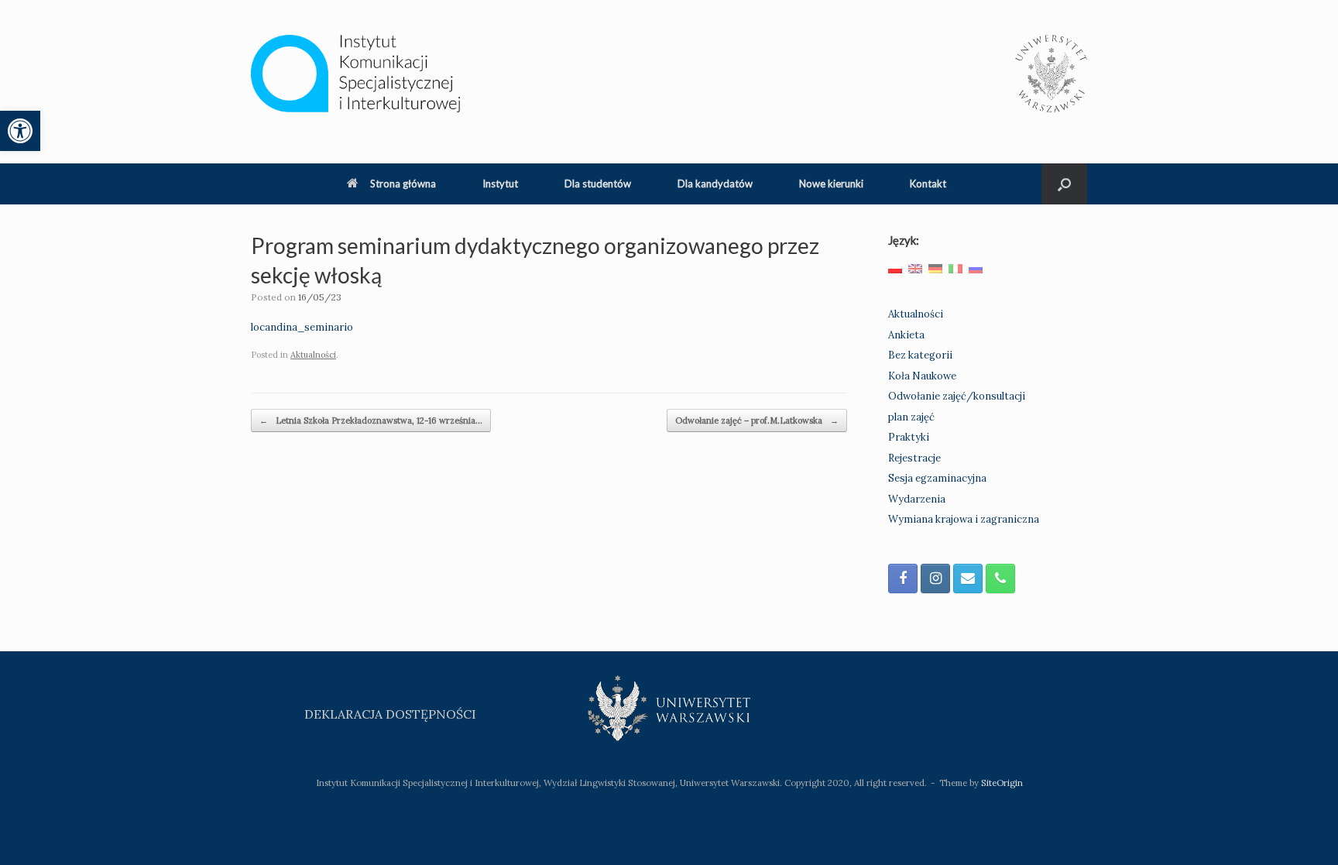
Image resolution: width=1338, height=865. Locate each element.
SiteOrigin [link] (1002, 782)
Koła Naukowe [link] (922, 376)
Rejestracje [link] (914, 458)
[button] (1064, 183)
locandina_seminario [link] (302, 327)
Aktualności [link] (313, 354)
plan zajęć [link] (911, 417)
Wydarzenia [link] (916, 499)
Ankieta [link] (906, 335)
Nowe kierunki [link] (831, 183)
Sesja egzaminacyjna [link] (937, 478)
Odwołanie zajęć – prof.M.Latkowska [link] (757, 420)
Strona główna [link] (403, 183)
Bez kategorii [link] (920, 355)
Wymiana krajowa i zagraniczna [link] (963, 519)
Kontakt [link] (928, 183)
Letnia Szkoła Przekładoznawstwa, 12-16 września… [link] (370, 420)
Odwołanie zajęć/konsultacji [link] (956, 396)
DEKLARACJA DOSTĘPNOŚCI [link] (390, 714)
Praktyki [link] (908, 437)
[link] (20, 131)
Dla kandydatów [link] (715, 183)
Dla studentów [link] (597, 183)
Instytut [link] (500, 183)
